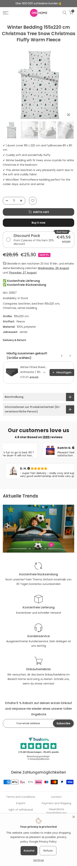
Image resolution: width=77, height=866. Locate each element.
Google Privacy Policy (43, 841)
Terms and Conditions (20, 797)
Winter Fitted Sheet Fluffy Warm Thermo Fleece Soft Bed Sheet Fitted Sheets (33, 367)
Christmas (9, 308)
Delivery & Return (14, 340)
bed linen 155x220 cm (45, 304)
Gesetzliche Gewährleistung (56, 811)
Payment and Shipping (56, 803)
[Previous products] (62, 355)
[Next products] (70, 355)
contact (56, 797)
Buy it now (38, 223)
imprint (20, 803)
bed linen (24, 304)
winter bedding (27, 308)
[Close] (74, 817)
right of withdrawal (21, 810)
